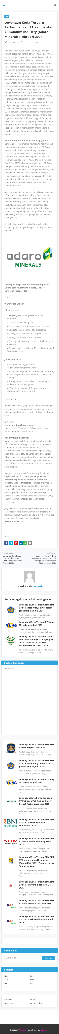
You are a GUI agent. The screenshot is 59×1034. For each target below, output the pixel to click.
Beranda (8, 999)
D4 (31, 983)
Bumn (32, 976)
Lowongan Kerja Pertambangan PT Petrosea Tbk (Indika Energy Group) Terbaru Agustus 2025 (35, 801)
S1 (8, 536)
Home (7, 976)
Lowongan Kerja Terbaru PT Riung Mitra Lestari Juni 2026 (36, 781)
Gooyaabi (45, 1030)
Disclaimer (8, 1003)
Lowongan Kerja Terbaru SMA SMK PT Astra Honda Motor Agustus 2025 (36, 841)
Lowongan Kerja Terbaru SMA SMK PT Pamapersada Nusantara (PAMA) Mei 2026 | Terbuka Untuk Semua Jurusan (36, 861)
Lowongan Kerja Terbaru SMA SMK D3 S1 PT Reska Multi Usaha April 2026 (36, 919)
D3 (5, 983)
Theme (23, 1030)
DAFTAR (9, 421)
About (32, 999)
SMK (32, 979)
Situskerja (14, 42)
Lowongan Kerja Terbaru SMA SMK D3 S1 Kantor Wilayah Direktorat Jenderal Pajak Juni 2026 (36, 607)
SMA (6, 979)
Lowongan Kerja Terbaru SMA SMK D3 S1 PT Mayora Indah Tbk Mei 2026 (36, 884)
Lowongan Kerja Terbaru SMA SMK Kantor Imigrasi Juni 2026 (36, 746)
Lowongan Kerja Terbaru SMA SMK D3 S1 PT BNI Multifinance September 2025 (36, 822)
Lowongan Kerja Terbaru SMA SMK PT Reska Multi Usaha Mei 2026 (36, 902)
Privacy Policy (36, 1003)
